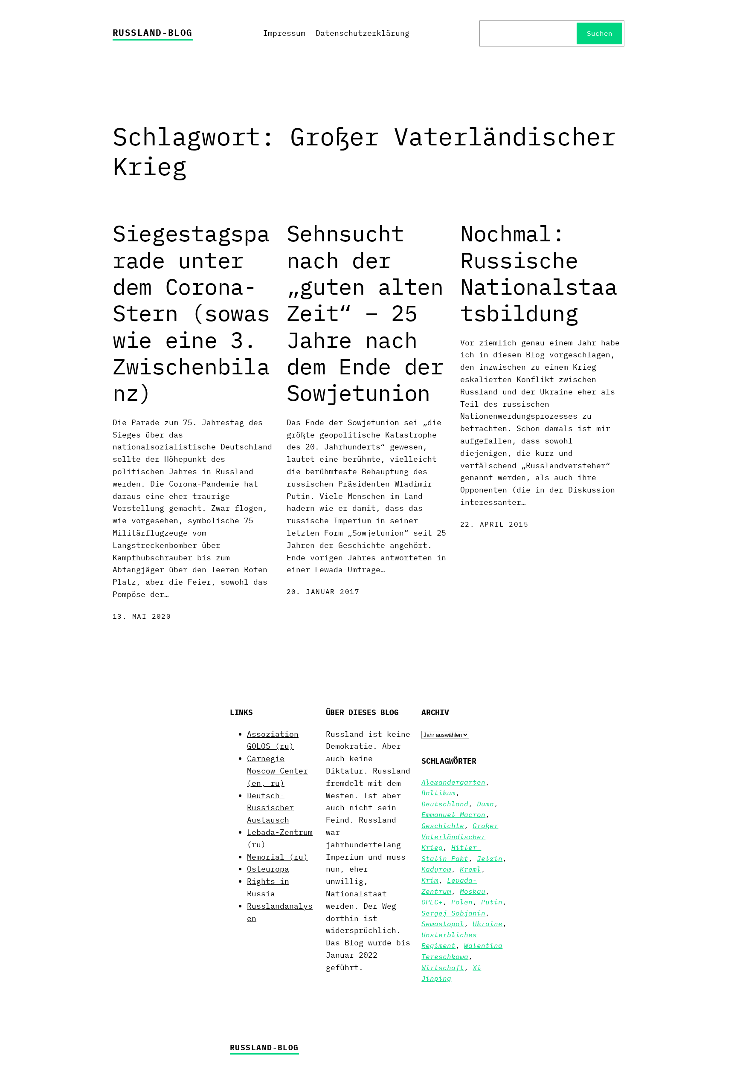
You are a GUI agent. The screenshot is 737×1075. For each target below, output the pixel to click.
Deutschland (444, 804)
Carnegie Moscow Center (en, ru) (277, 770)
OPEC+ (432, 902)
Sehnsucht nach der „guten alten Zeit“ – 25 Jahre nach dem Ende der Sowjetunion (365, 313)
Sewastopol (442, 923)
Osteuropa (268, 869)
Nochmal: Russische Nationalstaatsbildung (538, 273)
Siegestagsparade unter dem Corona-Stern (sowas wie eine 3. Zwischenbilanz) (191, 313)
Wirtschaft (442, 967)
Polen (462, 902)
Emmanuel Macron (453, 814)
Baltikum (438, 792)
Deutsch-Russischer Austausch (270, 808)
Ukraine (487, 923)
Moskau (472, 891)
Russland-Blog (153, 32)
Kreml (470, 869)
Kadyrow (436, 869)
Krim (429, 880)
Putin (491, 902)
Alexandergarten (453, 782)
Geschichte (442, 825)
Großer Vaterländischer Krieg (459, 836)
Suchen (599, 33)
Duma (485, 804)
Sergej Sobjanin (453, 913)
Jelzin (489, 858)
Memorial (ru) (277, 857)
